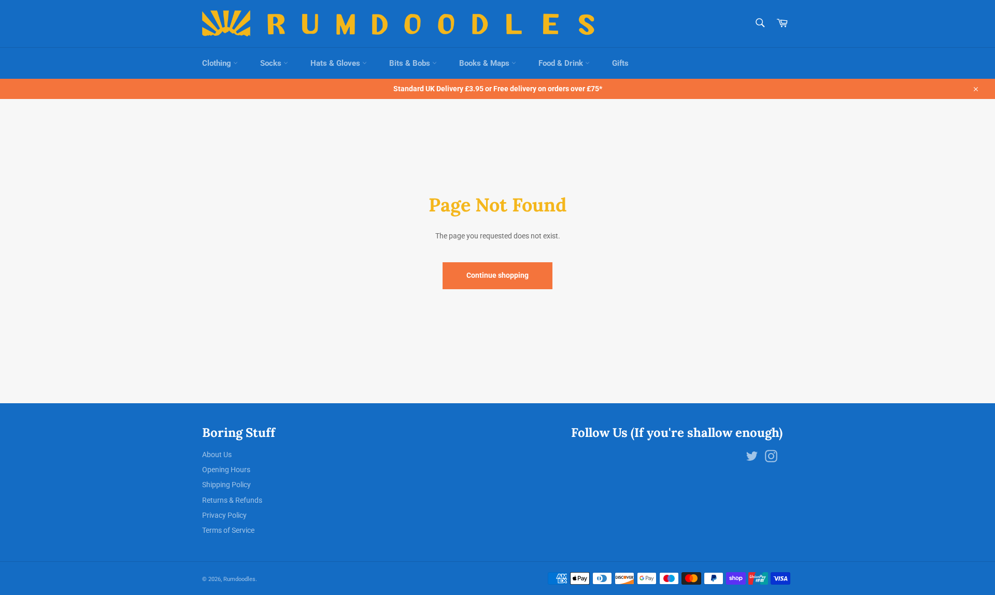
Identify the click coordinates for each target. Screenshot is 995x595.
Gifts (620, 63)
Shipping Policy (226, 484)
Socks (271, 63)
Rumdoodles (239, 579)
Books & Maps (485, 63)
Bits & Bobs (410, 63)
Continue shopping (497, 275)
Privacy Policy (224, 515)
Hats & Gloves (336, 63)
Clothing (217, 63)
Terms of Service (228, 530)
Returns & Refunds (232, 500)
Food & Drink (561, 63)
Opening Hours (226, 469)
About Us (217, 454)
